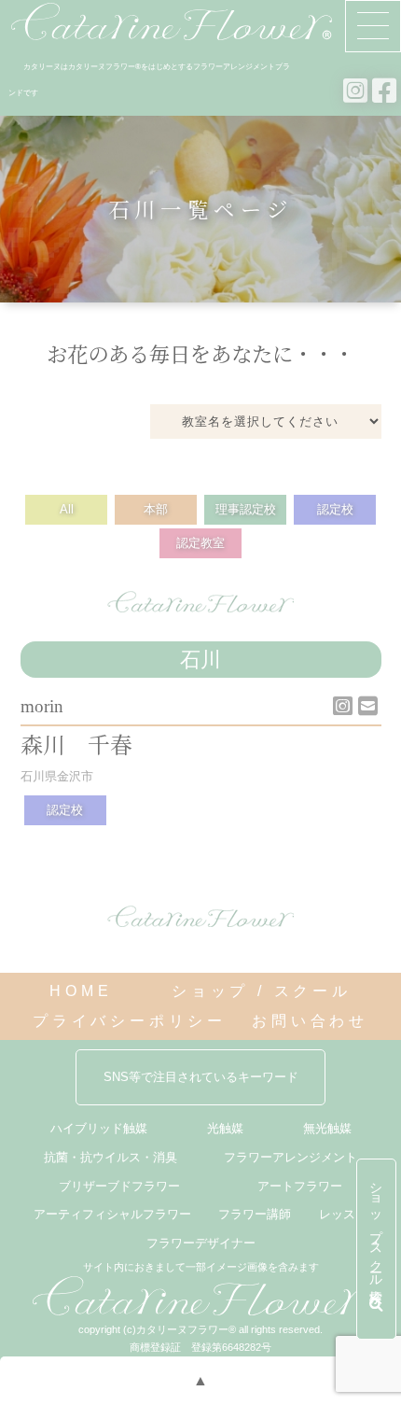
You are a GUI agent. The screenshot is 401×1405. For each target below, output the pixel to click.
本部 (156, 509)
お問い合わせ (310, 1021)
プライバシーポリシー (130, 1021)
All (67, 509)
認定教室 (200, 543)
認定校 (335, 509)
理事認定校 (245, 509)
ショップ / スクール (262, 991)
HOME (80, 991)
